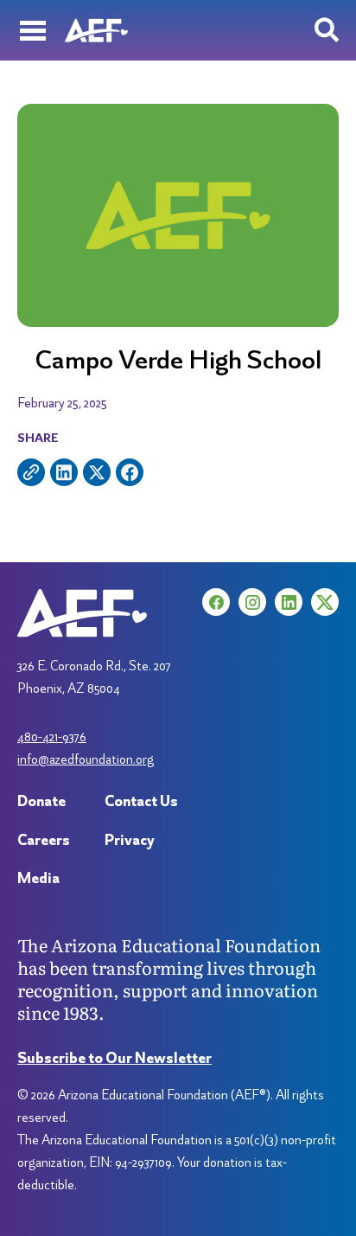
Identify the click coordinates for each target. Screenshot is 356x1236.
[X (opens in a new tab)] (325, 602)
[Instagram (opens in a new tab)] (252, 602)
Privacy (130, 839)
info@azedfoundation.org (85, 759)
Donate (41, 800)
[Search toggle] (327, 30)
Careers (43, 839)
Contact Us (141, 800)
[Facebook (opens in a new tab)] (216, 602)
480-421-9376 (51, 736)
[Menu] (32, 30)
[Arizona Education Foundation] (96, 30)
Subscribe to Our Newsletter (114, 1057)
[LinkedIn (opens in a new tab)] (288, 602)
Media (38, 877)
